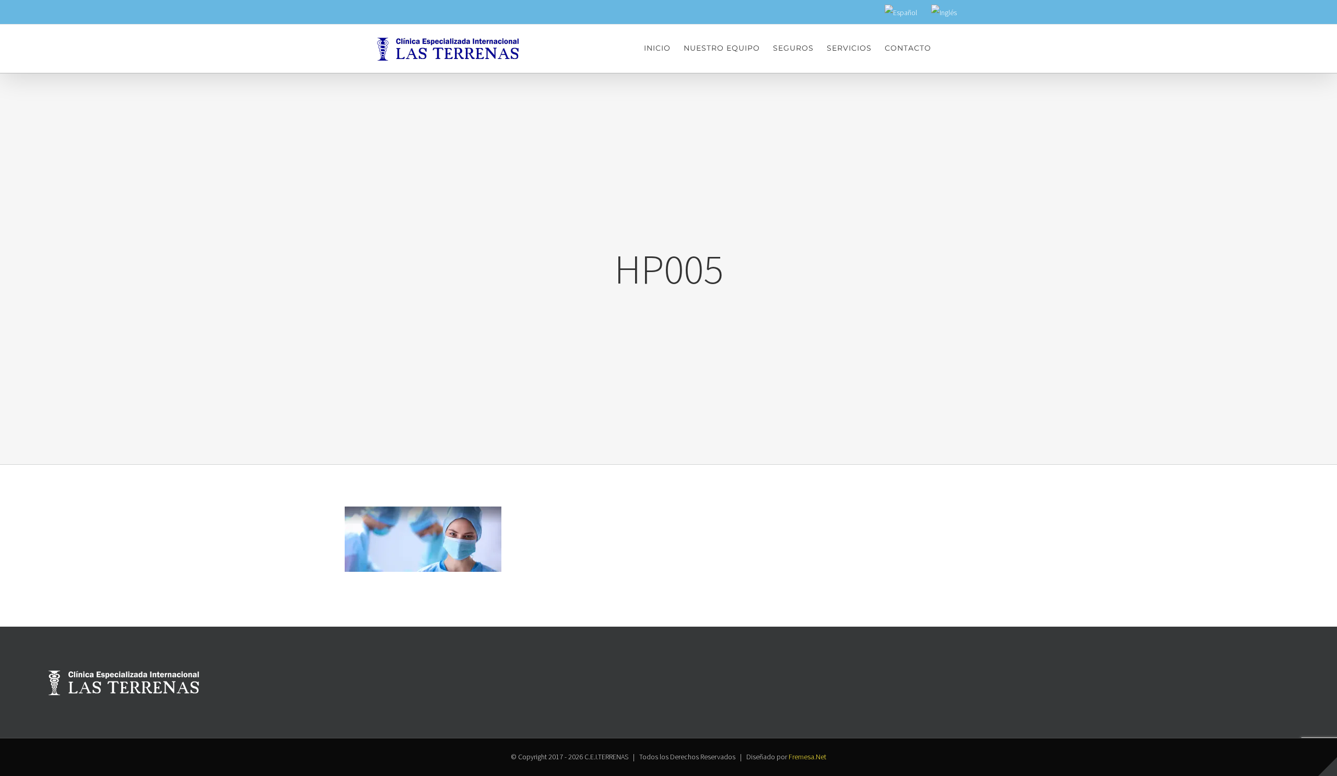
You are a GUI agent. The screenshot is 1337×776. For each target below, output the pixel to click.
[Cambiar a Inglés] (944, 13)
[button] (947, 48)
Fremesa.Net (807, 756)
